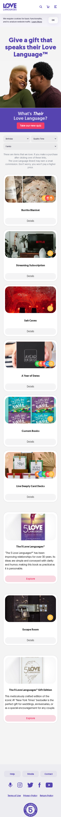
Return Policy (46, 795)
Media (30, 774)
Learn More (37, 21)
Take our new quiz (30, 125)
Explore (30, 578)
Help (12, 774)
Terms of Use (14, 795)
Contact (49, 774)
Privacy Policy (30, 795)
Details (30, 221)
